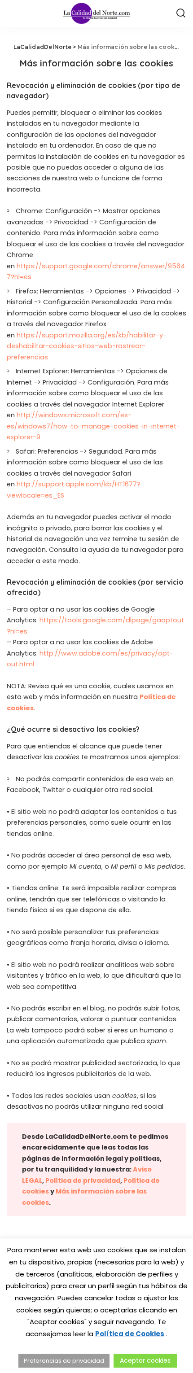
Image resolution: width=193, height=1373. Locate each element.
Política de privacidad (82, 1180)
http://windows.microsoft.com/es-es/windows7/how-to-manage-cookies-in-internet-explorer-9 (93, 426)
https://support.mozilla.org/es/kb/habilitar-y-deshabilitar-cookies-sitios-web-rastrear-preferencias (87, 346)
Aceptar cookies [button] (145, 1360)
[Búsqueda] (180, 13)
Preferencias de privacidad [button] (64, 1360)
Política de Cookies (129, 1333)
